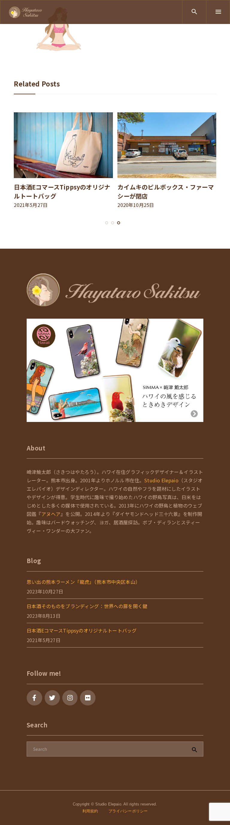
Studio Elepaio (161, 480)
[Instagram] (70, 697)
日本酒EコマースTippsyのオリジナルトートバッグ (82, 630)
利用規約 (90, 811)
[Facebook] (34, 697)
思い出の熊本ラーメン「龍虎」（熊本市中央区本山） (83, 581)
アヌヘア (51, 513)
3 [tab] (118, 229)
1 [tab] (106, 229)
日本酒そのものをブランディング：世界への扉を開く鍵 (87, 606)
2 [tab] (112, 229)
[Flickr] (87, 697)
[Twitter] (52, 697)
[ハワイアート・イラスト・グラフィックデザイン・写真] (25, 12)
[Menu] (218, 12)
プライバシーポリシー (128, 811)
